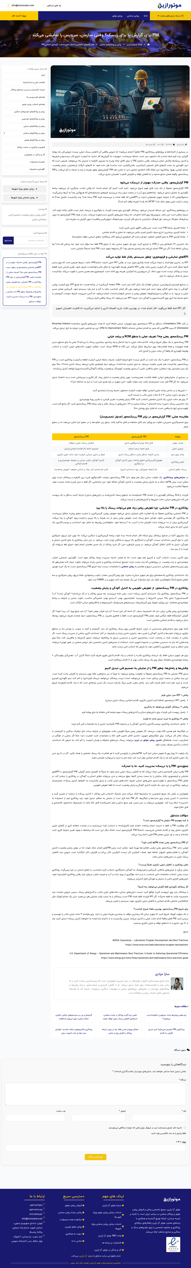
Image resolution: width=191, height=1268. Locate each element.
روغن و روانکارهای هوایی (34, 140)
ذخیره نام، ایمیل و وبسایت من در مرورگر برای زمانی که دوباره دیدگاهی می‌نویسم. (145, 1127)
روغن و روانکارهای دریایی (34, 126)
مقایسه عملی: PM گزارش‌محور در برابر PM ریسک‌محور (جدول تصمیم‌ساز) (22, 277)
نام (184, 1111)
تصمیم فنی (14, 214)
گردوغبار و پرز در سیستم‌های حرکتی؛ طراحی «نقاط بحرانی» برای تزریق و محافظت (74, 1017)
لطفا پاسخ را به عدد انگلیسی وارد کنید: (168, 1133)
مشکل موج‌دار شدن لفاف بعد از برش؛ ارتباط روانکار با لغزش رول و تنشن (120, 1031)
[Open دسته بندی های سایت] (158, 15)
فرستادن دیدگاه (95, 1157)
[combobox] (30, 240)
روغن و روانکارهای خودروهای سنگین (29, 111)
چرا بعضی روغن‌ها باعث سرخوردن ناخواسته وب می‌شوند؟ (166, 1017)
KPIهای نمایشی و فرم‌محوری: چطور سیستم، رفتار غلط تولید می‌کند (22, 267)
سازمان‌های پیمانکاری (174, 477)
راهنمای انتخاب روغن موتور (33, 104)
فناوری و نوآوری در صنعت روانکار (31, 147)
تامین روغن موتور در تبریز (149, 740)
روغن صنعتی (127, 566)
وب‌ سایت (60, 1111)
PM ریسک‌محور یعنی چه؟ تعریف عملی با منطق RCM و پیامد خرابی (22, 272)
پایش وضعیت (28, 214)
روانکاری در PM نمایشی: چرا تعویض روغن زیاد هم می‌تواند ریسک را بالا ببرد (22, 282)
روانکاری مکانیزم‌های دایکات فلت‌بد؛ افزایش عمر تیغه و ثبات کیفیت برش (73, 1031)
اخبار (43, 75)
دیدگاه (182, 1079)
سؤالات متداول (35, 301)
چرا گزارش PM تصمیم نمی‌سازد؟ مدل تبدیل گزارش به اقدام (166, 1031)
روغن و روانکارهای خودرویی (33, 119)
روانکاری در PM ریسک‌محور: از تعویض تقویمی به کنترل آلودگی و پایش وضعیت (22, 287)
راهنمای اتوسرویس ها (36, 97)
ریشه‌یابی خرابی (39, 219)
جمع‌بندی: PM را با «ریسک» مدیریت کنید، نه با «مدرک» (22, 296)
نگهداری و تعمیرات (37, 169)
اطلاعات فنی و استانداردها (34, 82)
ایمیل (122, 1111)
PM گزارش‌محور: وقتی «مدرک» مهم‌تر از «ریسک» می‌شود (22, 262)
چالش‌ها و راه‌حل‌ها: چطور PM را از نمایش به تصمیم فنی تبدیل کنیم (22, 291)
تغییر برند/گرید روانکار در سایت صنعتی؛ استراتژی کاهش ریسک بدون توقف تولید (120, 1017)
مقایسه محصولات (37, 162)
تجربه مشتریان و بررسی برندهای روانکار (28, 89)
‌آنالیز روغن (41, 214)
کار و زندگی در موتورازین (34, 154)
